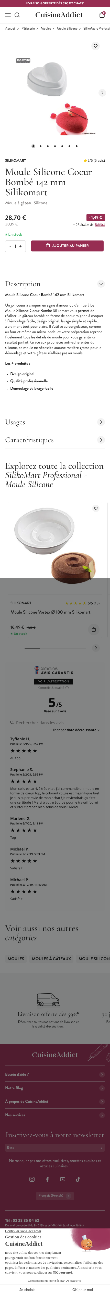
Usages (15, 422)
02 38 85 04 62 (26, 1221)
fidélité (100, 225)
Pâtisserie (28, 28)
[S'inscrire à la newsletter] (102, 1148)
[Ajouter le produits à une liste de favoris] (96, 508)
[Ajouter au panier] (94, 629)
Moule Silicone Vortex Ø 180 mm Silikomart (50, 612)
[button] (33, 146)
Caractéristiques (29, 440)
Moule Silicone (67, 28)
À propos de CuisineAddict (26, 1101)
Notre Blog (14, 1088)
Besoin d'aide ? (17, 1074)
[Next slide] (102, 93)
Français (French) (51, 1195)
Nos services (15, 1115)
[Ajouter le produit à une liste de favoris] (95, 46)
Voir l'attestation (53, 681)
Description (22, 283)
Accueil (10, 28)
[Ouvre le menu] (8, 15)
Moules (46, 28)
